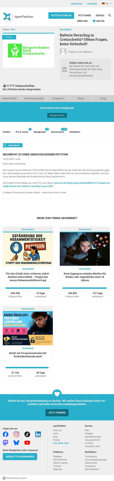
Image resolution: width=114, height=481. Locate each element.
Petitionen (84, 15)
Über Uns (82, 21)
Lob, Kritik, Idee (61, 443)
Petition (6, 132)
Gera (13, 29)
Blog (55, 436)
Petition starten (61, 15)
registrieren (76, 3)
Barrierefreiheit (92, 469)
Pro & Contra (22, 130)
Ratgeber (57, 456)
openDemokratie (93, 436)
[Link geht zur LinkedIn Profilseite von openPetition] (38, 434)
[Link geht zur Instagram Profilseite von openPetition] (16, 434)
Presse (56, 440)
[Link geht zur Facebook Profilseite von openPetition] (5, 434)
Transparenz (91, 456)
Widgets (89, 433)
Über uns (57, 430)
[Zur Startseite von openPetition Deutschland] (18, 16)
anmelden (92, 3)
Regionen (57, 469)
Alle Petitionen (60, 459)
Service (100, 15)
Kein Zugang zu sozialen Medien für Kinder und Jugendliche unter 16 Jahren (85, 277)
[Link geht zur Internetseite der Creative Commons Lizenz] (4, 478)
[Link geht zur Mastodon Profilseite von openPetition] (5, 442)
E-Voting (89, 443)
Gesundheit (65, 29)
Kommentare (57, 130)
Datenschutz (91, 463)
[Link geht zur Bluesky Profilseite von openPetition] (16, 442)
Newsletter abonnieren (20, 456)
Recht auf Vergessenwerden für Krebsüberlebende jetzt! (28, 354)
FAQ (87, 430)
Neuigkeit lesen (57, 115)
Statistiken (75, 132)
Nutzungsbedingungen (96, 459)
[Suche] (109, 15)
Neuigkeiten (40, 130)
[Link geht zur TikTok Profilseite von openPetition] (27, 434)
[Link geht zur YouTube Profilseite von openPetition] (27, 442)
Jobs (55, 433)
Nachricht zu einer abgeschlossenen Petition (35, 154)
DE (106, 3)
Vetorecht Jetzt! (92, 446)
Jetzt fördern (57, 412)
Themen (57, 466)
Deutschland (28, 229)
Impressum (90, 466)
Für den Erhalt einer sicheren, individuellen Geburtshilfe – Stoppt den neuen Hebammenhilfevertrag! (28, 277)
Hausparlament (92, 440)
